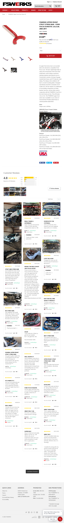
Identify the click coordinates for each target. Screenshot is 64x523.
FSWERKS (8, 516)
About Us (4, 490)
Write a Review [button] (55, 188)
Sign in (49, 1)
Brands (33, 10)
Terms (4, 493)
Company (5, 10)
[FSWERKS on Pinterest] (31, 512)
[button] (14, 288)
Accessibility (5, 499)
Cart (58, 6)
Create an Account (57, 1)
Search (4, 495)
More (50, 10)
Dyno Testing (42, 10)
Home (3, 14)
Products (25, 10)
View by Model (15, 10)
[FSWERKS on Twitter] (26, 512)
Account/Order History (8, 497)
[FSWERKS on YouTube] (37, 512)
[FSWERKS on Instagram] (34, 512)
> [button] (32, 471)
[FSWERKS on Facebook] (29, 512)
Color (40, 47)
